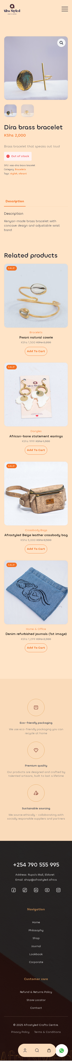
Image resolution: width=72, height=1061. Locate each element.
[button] (61, 43)
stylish (13, 173)
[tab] (15, 201)
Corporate (36, 962)
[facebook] (13, 890)
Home (36, 922)
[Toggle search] (37, 1050)
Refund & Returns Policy (36, 992)
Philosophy (36, 930)
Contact (36, 1008)
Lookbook (36, 954)
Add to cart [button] (36, 351)
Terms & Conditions (47, 1032)
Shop (36, 938)
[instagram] (58, 890)
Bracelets (20, 169)
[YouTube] (47, 890)
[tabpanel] (36, 222)
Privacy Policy (20, 1032)
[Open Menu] (65, 9)
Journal (36, 946)
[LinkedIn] (36, 890)
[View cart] (49, 1050)
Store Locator (36, 1000)
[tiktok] (24, 890)
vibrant (23, 173)
